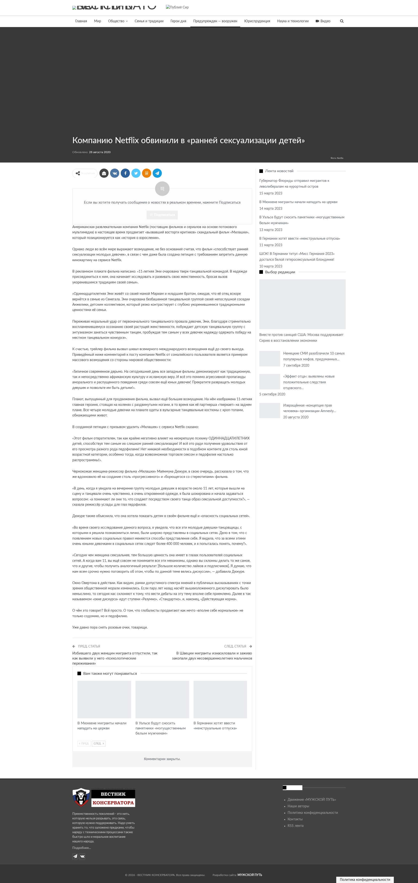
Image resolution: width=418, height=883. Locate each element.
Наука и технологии (293, 21)
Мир (97, 21)
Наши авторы (298, 806)
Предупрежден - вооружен (74, 129)
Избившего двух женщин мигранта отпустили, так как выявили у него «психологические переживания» (114, 658)
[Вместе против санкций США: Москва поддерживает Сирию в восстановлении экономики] (302, 304)
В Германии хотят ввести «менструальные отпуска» (299, 238)
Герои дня (178, 21)
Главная (81, 21)
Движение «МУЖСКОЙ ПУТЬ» (312, 799)
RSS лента (296, 826)
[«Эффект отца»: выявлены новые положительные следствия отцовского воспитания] (269, 381)
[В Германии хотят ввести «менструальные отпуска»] (220, 699)
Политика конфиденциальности (313, 813)
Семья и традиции (149, 21)
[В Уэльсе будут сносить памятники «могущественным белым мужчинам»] (162, 699)
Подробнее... (81, 848)
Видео (325, 21)
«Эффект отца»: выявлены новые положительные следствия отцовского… (309, 382)
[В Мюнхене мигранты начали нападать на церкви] (104, 699)
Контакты (295, 819)
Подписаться (164, 215)
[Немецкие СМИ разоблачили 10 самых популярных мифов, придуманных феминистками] (269, 358)
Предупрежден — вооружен (215, 21)
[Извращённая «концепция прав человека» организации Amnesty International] (269, 410)
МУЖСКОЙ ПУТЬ (250, 875)
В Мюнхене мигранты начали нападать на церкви (298, 202)
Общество (116, 21)
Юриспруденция (257, 21)
